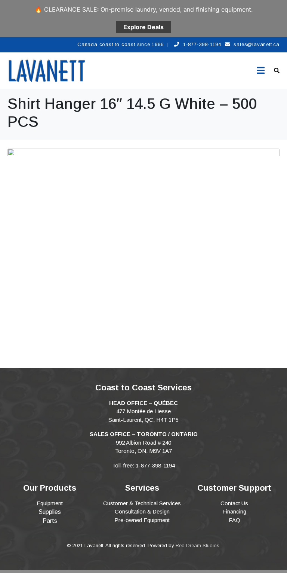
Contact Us (234, 503)
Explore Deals (143, 27)
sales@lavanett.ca (257, 44)
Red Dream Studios (197, 545)
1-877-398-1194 (202, 44)
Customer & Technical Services (142, 503)
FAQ (234, 520)
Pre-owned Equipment (142, 520)
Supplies (49, 512)
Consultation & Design (142, 511)
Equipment (50, 503)
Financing (234, 511)
